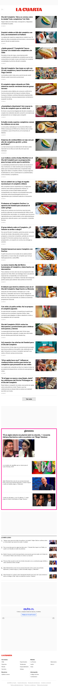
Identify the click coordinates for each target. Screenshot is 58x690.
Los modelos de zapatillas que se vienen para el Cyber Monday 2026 (15, 466)
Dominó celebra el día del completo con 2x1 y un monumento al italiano (16, 33)
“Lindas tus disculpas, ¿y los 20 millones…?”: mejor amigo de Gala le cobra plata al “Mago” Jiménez (16, 498)
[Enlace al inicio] (29, 431)
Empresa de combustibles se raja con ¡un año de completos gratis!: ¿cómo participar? (17, 142)
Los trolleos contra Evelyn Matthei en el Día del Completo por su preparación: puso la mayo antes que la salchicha (17, 160)
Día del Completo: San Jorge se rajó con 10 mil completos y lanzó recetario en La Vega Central (17, 70)
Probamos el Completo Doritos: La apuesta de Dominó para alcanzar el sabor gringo (15, 205)
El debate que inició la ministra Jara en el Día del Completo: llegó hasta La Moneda (17, 288)
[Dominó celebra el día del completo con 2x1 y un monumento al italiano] (46, 37)
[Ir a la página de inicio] (29, 9)
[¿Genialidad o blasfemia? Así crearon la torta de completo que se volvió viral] (46, 111)
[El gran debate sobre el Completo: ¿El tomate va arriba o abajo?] (46, 232)
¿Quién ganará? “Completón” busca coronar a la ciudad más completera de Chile (16, 50)
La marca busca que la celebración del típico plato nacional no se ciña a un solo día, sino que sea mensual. (16, 149)
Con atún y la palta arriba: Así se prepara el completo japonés (17, 308)
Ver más (29, 399)
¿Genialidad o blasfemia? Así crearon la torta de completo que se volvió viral (16, 107)
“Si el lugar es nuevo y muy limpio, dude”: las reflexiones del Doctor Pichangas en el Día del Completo (17, 380)
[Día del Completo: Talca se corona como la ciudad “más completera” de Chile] (46, 22)
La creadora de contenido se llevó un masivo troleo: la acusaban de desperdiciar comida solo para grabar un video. (17, 369)
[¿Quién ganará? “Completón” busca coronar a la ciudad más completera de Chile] (46, 53)
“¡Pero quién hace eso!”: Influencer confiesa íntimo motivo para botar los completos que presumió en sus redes (16, 362)
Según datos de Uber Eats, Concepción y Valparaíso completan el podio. (16, 23)
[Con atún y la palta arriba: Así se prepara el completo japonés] (46, 312)
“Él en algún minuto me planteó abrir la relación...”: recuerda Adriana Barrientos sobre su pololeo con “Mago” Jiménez (26, 436)
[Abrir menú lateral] (2, 9)
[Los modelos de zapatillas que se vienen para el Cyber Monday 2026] (43, 468)
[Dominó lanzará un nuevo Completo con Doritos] (46, 254)
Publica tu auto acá (29, 615)
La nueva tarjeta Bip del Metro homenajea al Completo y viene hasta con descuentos (17, 267)
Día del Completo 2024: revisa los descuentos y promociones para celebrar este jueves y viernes (17, 326)
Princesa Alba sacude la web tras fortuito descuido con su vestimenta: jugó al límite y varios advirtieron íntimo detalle (25, 561)
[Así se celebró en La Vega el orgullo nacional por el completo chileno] (46, 187)
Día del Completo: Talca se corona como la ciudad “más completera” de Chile (17, 18)
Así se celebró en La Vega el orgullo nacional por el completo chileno (15, 183)
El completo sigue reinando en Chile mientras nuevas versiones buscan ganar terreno (17, 86)
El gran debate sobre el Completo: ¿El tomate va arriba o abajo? (16, 228)
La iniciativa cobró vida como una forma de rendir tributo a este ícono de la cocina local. (16, 76)
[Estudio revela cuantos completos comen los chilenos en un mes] (46, 127)
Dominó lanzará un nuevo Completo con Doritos (17, 250)
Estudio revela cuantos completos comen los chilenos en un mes (17, 123)
